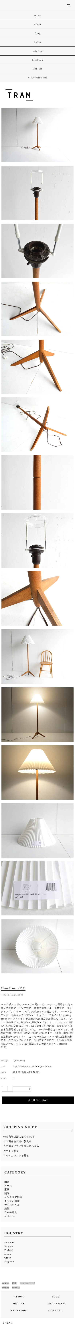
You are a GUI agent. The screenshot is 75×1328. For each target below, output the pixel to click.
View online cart (37, 77)
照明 (6, 1193)
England (9, 1261)
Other (7, 1257)
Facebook (37, 60)
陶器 (6, 1182)
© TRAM (8, 1323)
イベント (9, 1216)
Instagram (37, 51)
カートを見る (11, 1150)
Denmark (9, 1242)
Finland (8, 1250)
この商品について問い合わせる (21, 1146)
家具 (6, 1189)
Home (37, 15)
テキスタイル (12, 1204)
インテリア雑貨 (13, 1197)
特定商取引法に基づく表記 (18, 1136)
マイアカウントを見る (16, 1155)
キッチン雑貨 (12, 1200)
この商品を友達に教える (17, 1141)
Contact (37, 68)
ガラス (8, 1185)
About (37, 24)
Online (38, 42)
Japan (7, 1254)
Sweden (8, 1246)
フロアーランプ (27, 1283)
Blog (37, 33)
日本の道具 (10, 1212)
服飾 (6, 1208)
